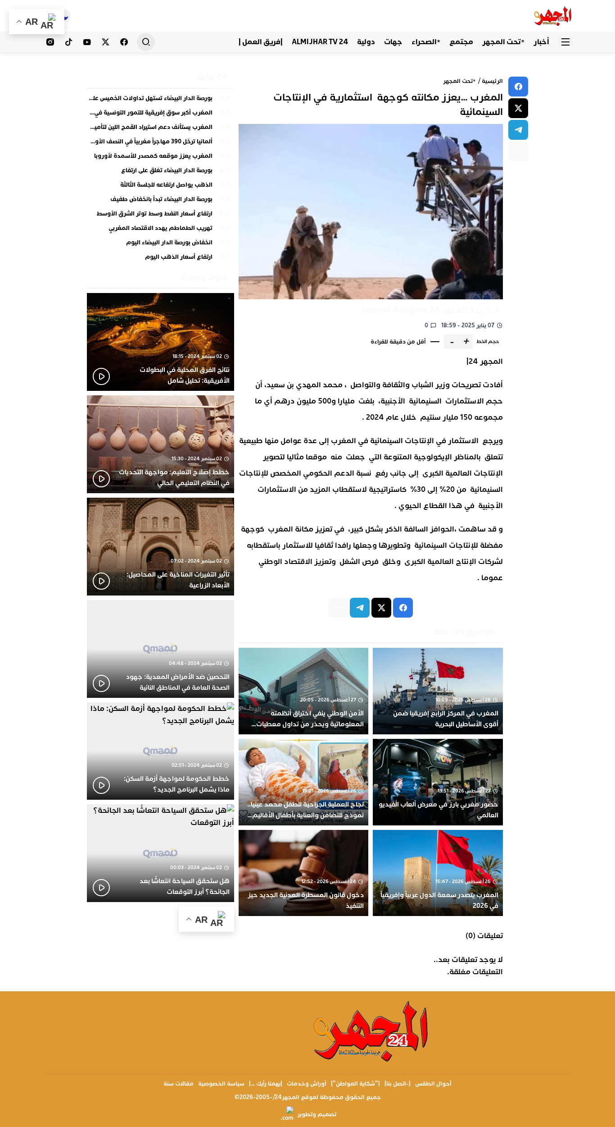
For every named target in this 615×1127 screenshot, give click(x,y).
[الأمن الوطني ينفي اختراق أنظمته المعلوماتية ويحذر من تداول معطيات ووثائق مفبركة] (304, 691)
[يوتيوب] (87, 42)
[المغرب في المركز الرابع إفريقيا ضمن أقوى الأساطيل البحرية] (438, 691)
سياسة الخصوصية (221, 1084)
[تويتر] (105, 42)
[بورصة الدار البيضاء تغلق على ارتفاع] (160, 172)
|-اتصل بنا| (397, 1084)
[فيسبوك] (124, 42)
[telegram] (518, 130)
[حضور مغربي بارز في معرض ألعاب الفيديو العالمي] (438, 782)
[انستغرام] (50, 42)
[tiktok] (68, 42)
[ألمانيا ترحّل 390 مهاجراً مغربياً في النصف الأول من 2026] (160, 144)
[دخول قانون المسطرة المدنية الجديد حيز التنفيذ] (304, 873)
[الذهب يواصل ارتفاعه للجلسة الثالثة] (160, 187)
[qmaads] (372, 1030)
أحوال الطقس (433, 1084)
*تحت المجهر (459, 81)
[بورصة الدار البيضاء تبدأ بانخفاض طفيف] (160, 201)
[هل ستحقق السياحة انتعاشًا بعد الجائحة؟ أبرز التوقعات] (160, 853)
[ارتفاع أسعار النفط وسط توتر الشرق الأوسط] (160, 216)
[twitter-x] (518, 108)
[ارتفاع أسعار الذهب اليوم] (160, 257)
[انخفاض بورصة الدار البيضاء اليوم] (160, 245)
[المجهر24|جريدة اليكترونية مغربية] (553, 16)
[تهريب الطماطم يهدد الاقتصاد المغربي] (160, 230)
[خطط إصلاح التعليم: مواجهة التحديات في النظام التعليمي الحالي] (160, 444)
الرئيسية (492, 81)
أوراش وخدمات (306, 1084)
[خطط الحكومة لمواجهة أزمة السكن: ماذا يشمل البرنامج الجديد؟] (160, 751)
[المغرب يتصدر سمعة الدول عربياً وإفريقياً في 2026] (438, 873)
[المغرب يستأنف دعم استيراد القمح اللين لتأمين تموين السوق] (160, 129)
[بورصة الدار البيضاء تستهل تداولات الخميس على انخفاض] (160, 100)
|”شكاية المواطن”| (355, 1084)
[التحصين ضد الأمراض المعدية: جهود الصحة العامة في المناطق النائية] (160, 649)
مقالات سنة (178, 1084)
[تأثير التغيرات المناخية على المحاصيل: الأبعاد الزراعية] (160, 547)
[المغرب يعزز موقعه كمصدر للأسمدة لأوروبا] (160, 158)
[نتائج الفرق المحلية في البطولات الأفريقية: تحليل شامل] (160, 342)
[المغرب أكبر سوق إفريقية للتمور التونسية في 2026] (160, 115)
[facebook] (518, 86)
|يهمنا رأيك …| (265, 1084)
